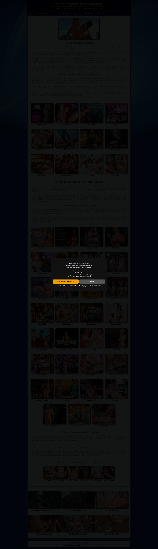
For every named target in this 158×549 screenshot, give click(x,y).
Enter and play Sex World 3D (66, 281)
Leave (92, 281)
